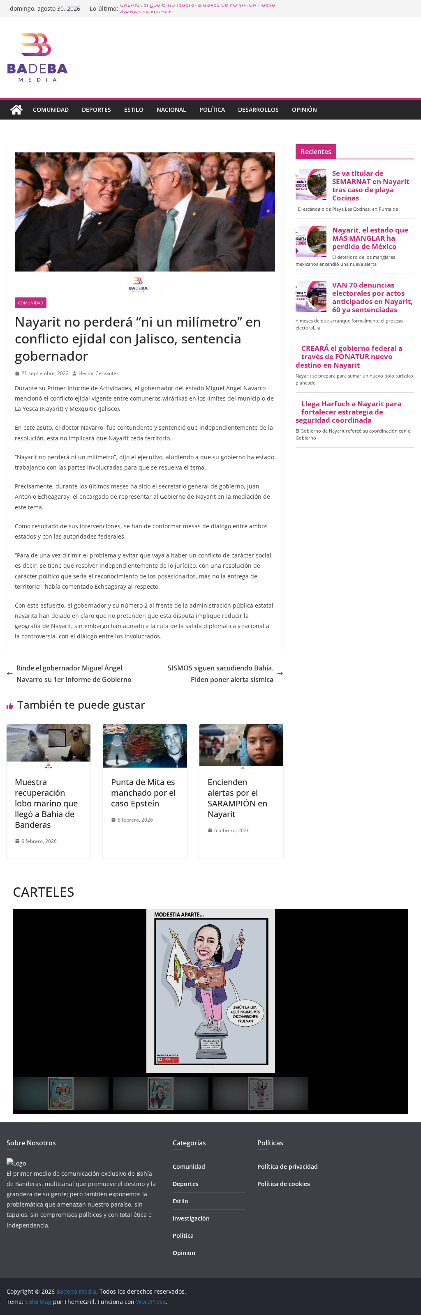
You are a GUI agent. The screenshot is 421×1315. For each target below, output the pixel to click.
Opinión (304, 109)
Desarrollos (258, 109)
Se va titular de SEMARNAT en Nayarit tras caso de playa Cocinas (370, 186)
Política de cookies (283, 1184)
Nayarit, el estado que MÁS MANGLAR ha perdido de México (370, 238)
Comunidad (51, 109)
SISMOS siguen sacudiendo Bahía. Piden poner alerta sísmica (220, 673)
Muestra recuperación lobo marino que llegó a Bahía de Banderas (46, 803)
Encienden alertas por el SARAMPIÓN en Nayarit (237, 798)
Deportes (96, 109)
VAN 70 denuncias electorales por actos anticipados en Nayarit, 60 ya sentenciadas (372, 297)
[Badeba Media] (16, 110)
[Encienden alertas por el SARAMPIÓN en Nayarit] (241, 730)
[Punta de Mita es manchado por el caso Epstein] (145, 730)
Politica (183, 1235)
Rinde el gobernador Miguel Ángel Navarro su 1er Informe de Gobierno (74, 673)
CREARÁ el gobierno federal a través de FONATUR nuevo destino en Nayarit (349, 356)
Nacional (171, 109)
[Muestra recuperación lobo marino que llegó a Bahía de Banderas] (48, 730)
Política (212, 109)
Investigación (191, 1218)
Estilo (133, 109)
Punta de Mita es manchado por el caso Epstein (143, 792)
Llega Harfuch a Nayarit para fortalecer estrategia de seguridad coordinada (348, 412)
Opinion (184, 1253)
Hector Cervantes (99, 373)
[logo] (16, 1163)
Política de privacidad (287, 1166)
